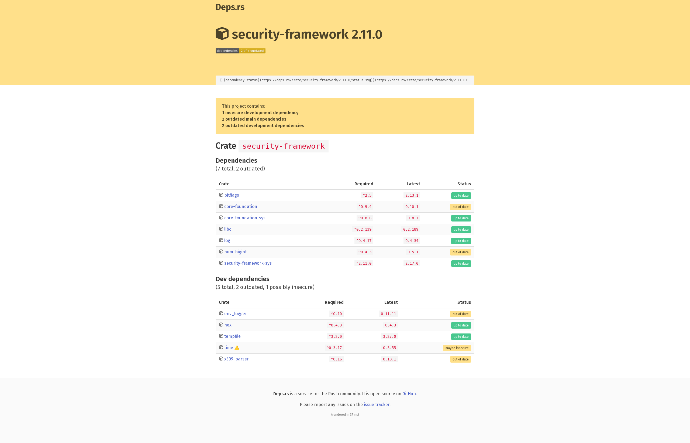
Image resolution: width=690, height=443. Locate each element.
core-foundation (240, 206)
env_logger (235, 313)
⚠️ (237, 347)
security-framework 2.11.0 (305, 34)
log (227, 240)
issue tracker (376, 404)
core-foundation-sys (244, 217)
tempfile (232, 336)
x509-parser (236, 359)
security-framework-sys (248, 263)
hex (228, 325)
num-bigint (235, 251)
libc (227, 229)
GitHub (409, 393)
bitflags (231, 195)
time (228, 347)
